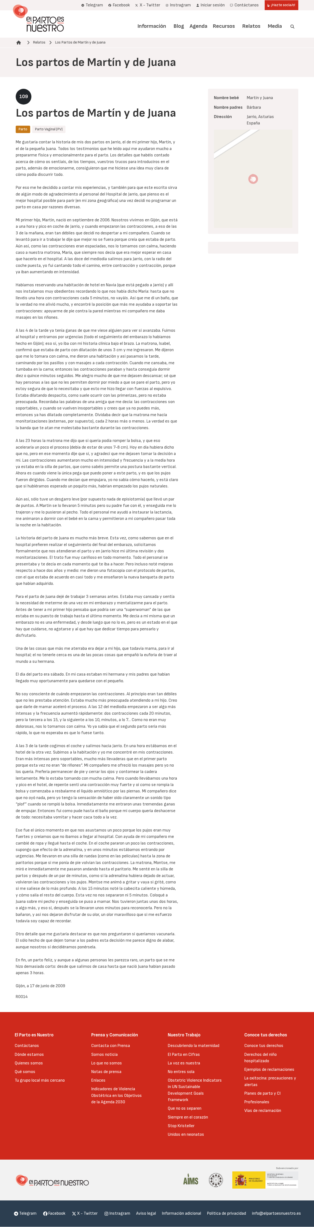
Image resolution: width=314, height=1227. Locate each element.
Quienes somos (29, 1063)
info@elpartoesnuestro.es (276, 1213)
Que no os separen (184, 1108)
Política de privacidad (226, 1213)
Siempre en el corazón (188, 1117)
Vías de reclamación (262, 1110)
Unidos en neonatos (186, 1134)
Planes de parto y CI (262, 1093)
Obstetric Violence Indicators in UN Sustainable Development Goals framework (195, 1090)
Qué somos (25, 1071)
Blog (178, 26)
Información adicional (181, 1213)
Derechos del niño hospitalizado (260, 1057)
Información (151, 26)
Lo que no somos (106, 1063)
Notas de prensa (106, 1071)
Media (275, 26)
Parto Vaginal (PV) (49, 129)
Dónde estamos (29, 1054)
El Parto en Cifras (184, 1054)
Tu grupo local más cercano (40, 1080)
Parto (22, 129)
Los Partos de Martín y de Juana (80, 42)
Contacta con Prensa (110, 1045)
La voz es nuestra (184, 1063)
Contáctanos (27, 1045)
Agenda (198, 26)
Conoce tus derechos (263, 1045)
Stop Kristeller (181, 1125)
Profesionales (256, 1102)
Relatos (251, 26)
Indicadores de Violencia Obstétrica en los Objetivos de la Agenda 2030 (116, 1095)
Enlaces (98, 1080)
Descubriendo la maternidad (193, 1045)
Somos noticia (104, 1054)
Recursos (224, 26)
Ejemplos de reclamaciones (269, 1069)
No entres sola (181, 1071)
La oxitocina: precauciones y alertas (270, 1081)
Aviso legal (146, 1213)
